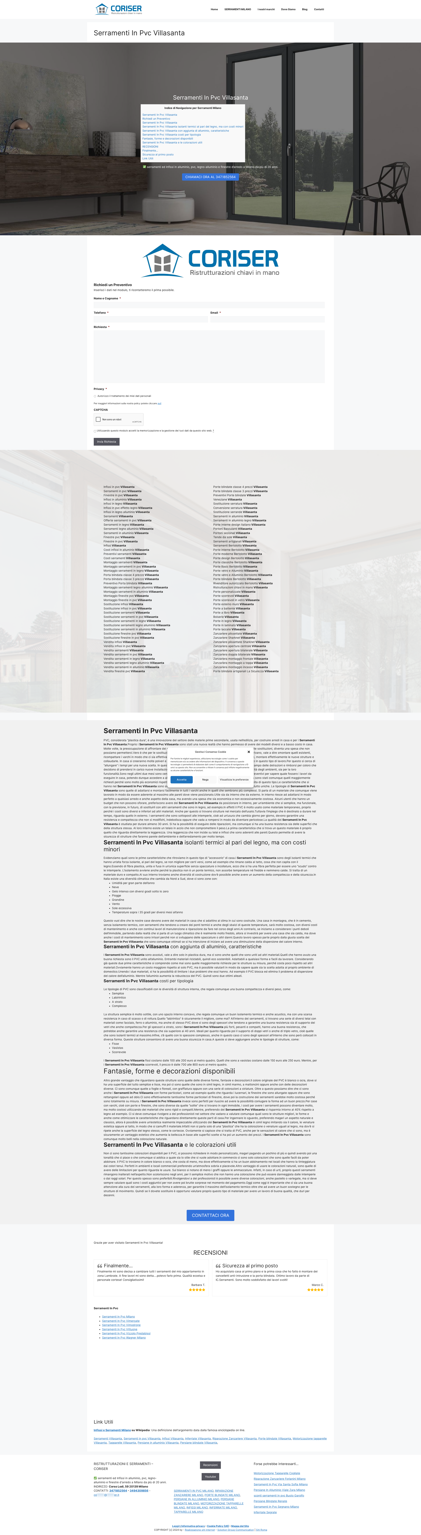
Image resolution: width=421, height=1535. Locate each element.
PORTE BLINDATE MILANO (222, 1495)
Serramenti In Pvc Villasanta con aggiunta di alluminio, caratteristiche (185, 130)
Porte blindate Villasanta (274, 1438)
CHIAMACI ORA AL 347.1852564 (210, 177)
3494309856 (139, 1490)
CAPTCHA (101, 409)
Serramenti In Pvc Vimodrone (121, 1325)
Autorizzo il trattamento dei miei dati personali (124, 396)
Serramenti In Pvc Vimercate (121, 1321)
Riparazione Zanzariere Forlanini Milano (280, 1478)
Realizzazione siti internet (200, 1529)
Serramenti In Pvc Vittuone (119, 1329)
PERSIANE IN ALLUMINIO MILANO (196, 1499)
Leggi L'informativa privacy (188, 1526)
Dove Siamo (288, 9)
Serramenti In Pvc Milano (118, 1316)
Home (214, 9)
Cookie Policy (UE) (218, 1526)
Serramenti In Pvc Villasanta (159, 114)
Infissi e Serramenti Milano (112, 1430)
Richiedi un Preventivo (156, 118)
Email (215, 312)
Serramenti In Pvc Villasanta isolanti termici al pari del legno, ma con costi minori (192, 126)
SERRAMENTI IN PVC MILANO (193, 1490)
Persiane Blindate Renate (270, 1501)
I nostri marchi (266, 9)
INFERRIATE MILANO (223, 1507)
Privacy (100, 389)
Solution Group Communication (235, 1529)
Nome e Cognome (107, 298)
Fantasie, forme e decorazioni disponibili (167, 138)
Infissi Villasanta (173, 1438)
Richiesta (102, 327)
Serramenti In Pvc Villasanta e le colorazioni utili (172, 142)
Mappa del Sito (240, 1526)
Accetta (181, 779)
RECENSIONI (150, 146)
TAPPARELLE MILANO (188, 1511)
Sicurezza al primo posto (158, 154)
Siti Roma (261, 1529)
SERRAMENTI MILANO (237, 9)
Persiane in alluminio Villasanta (158, 1442)
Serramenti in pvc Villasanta (142, 1438)
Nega (205, 779)
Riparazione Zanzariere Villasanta (234, 1438)
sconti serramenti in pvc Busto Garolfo (279, 1495)
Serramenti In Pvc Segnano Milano (276, 1506)
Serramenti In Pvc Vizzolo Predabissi (126, 1333)
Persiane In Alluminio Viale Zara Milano (279, 1490)
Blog (305, 9)
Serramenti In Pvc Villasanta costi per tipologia (171, 134)
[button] (248, 752)
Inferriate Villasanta (198, 1438)
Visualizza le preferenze (234, 779)
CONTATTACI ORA (210, 1215)
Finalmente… (150, 150)
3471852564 (118, 1490)
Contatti (319, 9)
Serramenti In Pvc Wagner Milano (124, 1337)
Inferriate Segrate (265, 1512)
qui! (159, 403)
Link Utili (147, 158)
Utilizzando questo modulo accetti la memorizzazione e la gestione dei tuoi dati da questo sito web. (155, 430)
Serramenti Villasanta (108, 1438)
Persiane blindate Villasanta (198, 1442)
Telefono (101, 312)
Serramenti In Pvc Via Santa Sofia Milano (281, 1484)
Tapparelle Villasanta (122, 1442)
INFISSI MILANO (197, 1507)
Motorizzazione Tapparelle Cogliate (277, 1473)
